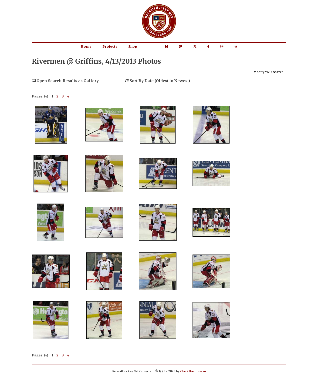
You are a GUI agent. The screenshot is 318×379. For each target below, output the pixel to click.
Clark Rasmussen (193, 371)
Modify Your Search (268, 72)
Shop (132, 46)
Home (86, 46)
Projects (109, 46)
